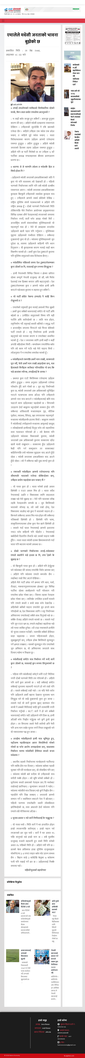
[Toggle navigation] (3, 21)
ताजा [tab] (72, 53)
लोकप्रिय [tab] (72, 57)
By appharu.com (69, 1056)
